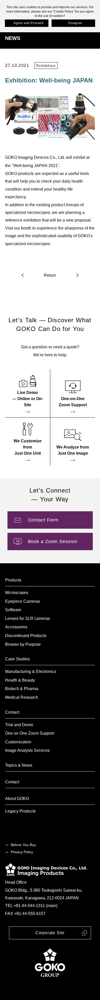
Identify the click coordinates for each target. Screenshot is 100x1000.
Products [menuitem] (13, 580)
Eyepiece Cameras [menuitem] (22, 601)
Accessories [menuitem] (16, 627)
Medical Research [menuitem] (21, 697)
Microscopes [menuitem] (16, 592)
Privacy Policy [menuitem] (22, 852)
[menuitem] (27, 393)
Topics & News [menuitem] (18, 765)
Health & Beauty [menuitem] (20, 680)
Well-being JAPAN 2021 (35, 165)
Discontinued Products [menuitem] (25, 635)
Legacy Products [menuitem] (20, 811)
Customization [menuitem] (18, 742)
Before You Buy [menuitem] (23, 845)
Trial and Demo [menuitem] (19, 725)
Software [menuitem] (13, 610)
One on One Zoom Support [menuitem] (29, 733)
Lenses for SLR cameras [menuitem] (27, 618)
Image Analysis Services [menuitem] (27, 750)
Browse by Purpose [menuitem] (23, 644)
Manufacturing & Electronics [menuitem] (30, 671)
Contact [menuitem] (12, 712)
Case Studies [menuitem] (17, 659)
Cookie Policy (63, 11)
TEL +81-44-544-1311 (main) (31, 905)
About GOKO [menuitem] (17, 798)
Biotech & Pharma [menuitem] (21, 688)
